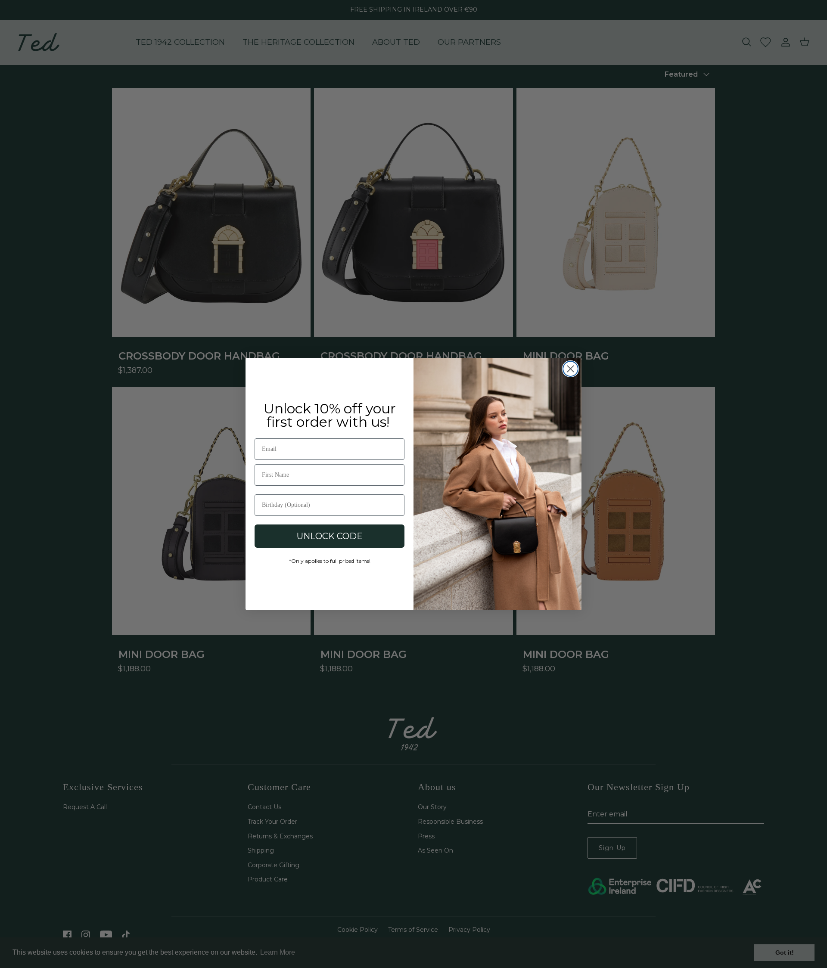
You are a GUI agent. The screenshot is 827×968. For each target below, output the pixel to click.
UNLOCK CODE (330, 536)
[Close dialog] (570, 368)
